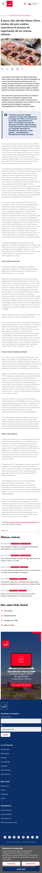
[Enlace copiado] (23, 69)
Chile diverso (4, 766)
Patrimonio (4, 757)
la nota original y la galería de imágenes (22, 522)
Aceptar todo (21, 869)
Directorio (3, 790)
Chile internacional (5, 774)
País (2, 725)
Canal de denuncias (6, 818)
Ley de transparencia (6, 814)
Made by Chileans (5, 749)
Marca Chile (9, 625)
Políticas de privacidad (29, 842)
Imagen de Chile (11, 620)
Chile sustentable (5, 762)
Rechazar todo (30, 864)
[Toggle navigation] (3, 3)
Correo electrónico (6, 717)
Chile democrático (5, 770)
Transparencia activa (6, 810)
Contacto (3, 798)
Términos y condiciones (13, 842)
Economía (8, 610)
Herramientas (4, 794)
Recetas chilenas (5, 753)
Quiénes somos (5, 786)
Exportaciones (10, 615)
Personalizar (11, 864)
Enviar (5, 735)
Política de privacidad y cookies (9, 822)
